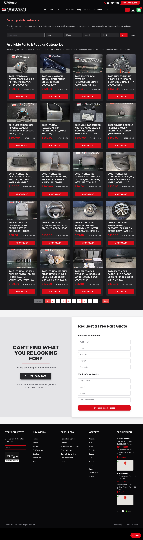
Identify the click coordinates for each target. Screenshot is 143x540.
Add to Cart (22, 97)
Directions (122, 457)
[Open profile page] (133, 10)
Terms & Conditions (131, 525)
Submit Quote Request (104, 408)
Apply (124, 35)
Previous (38, 301)
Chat (137, 535)
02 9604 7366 (113, 3)
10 (96, 301)
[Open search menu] (127, 10)
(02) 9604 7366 (38, 376)
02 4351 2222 (122, 482)
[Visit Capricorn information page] (10, 3)
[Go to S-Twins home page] (14, 10)
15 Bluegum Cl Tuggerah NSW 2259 (126, 477)
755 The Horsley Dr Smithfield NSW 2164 (125, 442)
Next (106, 301)
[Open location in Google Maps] (125, 465)
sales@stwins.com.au (124, 450)
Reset (133, 35)
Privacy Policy (117, 525)
